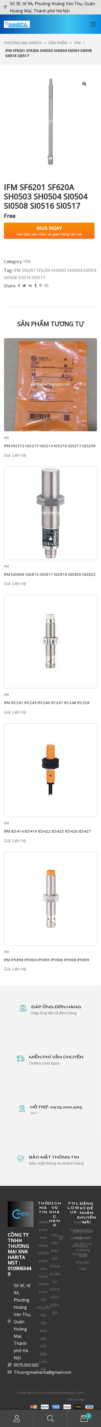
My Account (17, 1418)
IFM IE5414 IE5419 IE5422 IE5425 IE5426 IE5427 (47, 831)
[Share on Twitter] (24, 286)
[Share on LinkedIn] (30, 286)
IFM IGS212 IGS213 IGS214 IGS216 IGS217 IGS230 (50, 445)
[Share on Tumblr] (35, 286)
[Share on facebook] (19, 286)
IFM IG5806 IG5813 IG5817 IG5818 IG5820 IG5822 (50, 574)
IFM (27, 261)
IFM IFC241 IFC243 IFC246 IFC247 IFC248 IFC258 (46, 702)
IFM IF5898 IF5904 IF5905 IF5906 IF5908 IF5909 (46, 959)
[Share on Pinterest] (40, 286)
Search (50, 1418)
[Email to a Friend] (46, 286)
